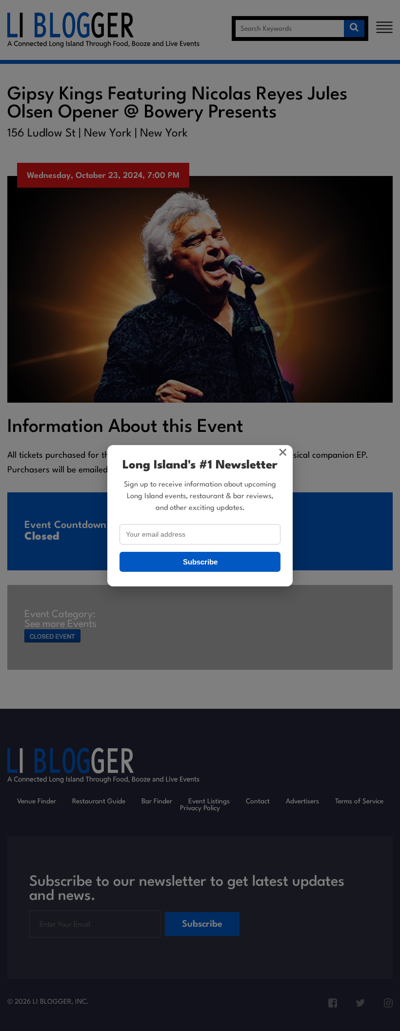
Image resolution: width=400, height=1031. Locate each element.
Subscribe (200, 562)
